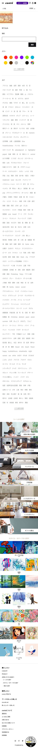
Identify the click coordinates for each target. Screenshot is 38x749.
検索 (32, 45)
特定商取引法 (5, 732)
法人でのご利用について (8, 723)
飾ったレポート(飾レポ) (8, 705)
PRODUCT (4, 674)
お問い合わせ (5, 720)
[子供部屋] (19, 471)
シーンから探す (7, 679)
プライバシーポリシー (8, 729)
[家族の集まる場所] (19, 423)
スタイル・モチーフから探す (10, 683)
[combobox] (32, 8)
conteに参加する (6, 694)
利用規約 (4, 726)
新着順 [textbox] (31, 8)
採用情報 (4, 735)
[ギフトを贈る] (19, 519)
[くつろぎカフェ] (19, 503)
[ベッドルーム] (19, 455)
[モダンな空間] (19, 439)
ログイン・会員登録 (22, 3)
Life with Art (5, 702)
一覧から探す (6, 686)
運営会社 (4, 713)
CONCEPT (4, 671)
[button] (19, 69)
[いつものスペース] (19, 487)
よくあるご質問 (6, 716)
